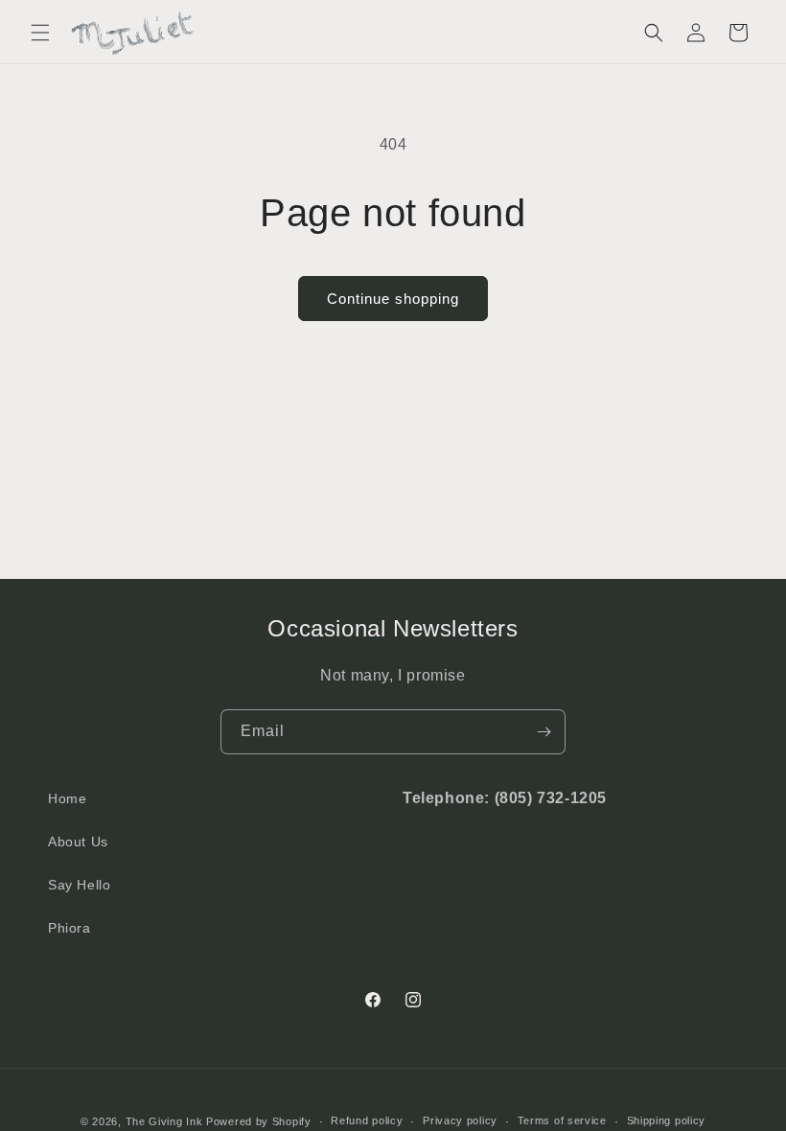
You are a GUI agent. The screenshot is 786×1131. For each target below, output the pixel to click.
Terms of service (562, 1120)
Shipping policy (666, 1120)
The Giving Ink (164, 1121)
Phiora (69, 927)
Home (67, 798)
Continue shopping (393, 298)
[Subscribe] (543, 731)
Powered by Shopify (259, 1121)
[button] (40, 33)
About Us (78, 841)
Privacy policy (460, 1120)
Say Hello (79, 884)
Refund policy (367, 1120)
